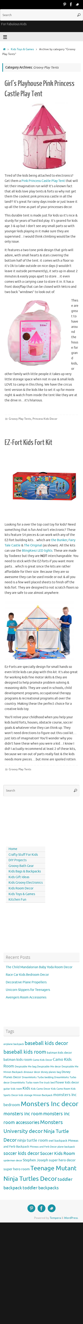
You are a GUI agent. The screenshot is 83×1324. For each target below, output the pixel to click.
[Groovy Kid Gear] (71, 4)
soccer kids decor (21, 1153)
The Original (33, 545)
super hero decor (62, 1160)
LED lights (37, 551)
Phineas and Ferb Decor (43, 1146)
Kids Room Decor (21, 888)
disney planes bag (51, 1072)
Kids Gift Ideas (19, 877)
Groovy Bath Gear (21, 866)
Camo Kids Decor (42, 1059)
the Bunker (59, 540)
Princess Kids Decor (45, 419)
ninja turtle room (32, 1140)
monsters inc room (22, 1114)
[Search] (79, 15)
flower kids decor (67, 1082)
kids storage (26, 1095)
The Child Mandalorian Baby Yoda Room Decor (39, 967)
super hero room (16, 1169)
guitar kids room (12, 1088)
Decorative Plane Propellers (26, 982)
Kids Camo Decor (40, 1088)
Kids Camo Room (60, 1088)
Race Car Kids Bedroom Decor (27, 975)
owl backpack (58, 1141)
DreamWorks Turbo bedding (37, 1077)
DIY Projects (18, 860)
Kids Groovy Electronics (26, 883)
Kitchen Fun (17, 900)
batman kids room (17, 1059)
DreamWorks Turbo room (24, 1082)
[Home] (4, 49)
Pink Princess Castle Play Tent (43, 181)
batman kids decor (59, 1053)
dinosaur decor (32, 1072)
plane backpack (66, 1146)
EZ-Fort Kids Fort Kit (28, 443)
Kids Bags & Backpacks (25, 871)
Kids (26, 1088)
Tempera (55, 1218)
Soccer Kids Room (57, 1153)
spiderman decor (12, 1160)
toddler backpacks (41, 1188)
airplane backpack (13, 1044)
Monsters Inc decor (49, 1104)
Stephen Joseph (35, 1160)
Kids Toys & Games (22, 49)
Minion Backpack (43, 1095)
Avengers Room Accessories (26, 997)
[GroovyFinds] (64, 4)
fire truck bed (47, 1082)
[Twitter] (77, 4)
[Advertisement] (24, 820)
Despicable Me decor (49, 1066)
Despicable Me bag (25, 1066)
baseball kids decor (46, 1043)
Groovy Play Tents (20, 419)
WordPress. (71, 1218)
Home (13, 849)
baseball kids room (24, 1052)
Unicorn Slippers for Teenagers (28, 990)
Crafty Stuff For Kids (23, 855)
